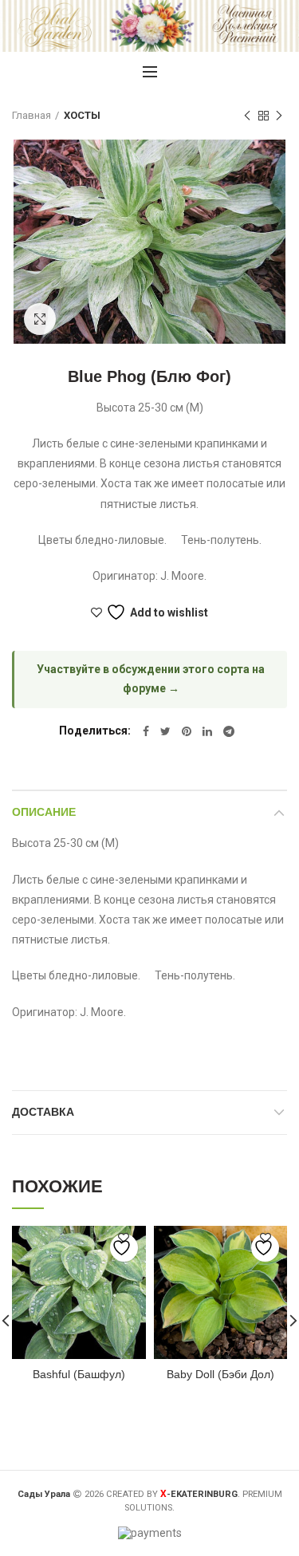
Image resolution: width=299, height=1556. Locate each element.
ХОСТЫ (82, 115)
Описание (44, 812)
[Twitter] (165, 731)
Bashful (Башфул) (79, 1374)
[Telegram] (229, 731)
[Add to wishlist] (124, 1248)
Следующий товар (279, 116)
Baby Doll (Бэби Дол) (220, 1374)
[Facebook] (146, 731)
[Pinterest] (186, 731)
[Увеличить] (40, 319)
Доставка (43, 1111)
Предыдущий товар (247, 116)
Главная (31, 115)
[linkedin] (207, 731)
